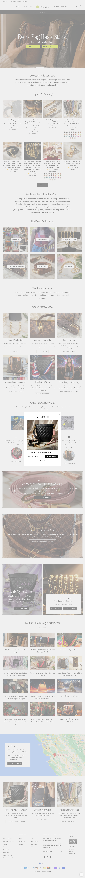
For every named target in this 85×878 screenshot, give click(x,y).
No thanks (42, 461)
